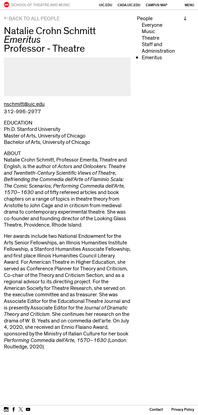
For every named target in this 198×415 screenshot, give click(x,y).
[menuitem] (162, 18)
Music (148, 31)
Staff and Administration (158, 47)
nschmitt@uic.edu (24, 104)
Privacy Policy (182, 410)
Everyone (152, 25)
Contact (156, 410)
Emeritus (152, 57)
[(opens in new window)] (6, 409)
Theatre (150, 38)
